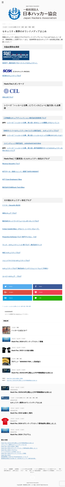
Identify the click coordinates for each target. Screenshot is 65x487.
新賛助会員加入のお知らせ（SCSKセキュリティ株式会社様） (18, 458)
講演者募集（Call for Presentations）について (14, 456)
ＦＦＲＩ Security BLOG (11, 205)
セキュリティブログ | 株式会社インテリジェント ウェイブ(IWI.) (25, 268)
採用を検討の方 (7, 470)
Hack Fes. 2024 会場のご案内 (15, 378)
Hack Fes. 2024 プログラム (20, 434)
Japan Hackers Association (32, 482)
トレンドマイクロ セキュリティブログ (16, 260)
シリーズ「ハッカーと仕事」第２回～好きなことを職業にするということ (33, 123)
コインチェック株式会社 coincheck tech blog (22, 143)
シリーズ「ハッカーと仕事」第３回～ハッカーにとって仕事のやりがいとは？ (35, 135)
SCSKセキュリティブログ (11, 76)
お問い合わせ (15, 470)
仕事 (22, 306)
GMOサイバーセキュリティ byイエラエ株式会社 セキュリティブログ (31, 131)
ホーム (5, 469)
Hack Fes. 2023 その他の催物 (22, 350)
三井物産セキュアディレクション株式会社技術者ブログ (25, 118)
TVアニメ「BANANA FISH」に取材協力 (26, 362)
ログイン (19, 314)
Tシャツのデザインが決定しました (11, 451)
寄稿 (27, 306)
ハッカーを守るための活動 (26, 469)
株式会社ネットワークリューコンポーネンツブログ (20, 221)
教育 (30, 306)
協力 (24, 306)
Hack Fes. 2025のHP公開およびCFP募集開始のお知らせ (32, 373)
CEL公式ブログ (7, 97)
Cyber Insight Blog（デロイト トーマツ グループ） (21, 229)
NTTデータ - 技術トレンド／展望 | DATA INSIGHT (20, 171)
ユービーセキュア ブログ (11, 276)
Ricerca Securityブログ (11, 164)
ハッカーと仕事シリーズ (14, 306)
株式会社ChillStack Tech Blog (13, 187)
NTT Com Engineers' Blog (12, 179)
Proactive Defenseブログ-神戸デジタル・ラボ (19, 237)
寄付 (60, 469)
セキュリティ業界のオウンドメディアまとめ (26, 403)
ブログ (21, 470)
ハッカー (6, 306)
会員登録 (17, 469)
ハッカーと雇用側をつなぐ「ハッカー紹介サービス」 (45, 469)
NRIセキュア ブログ (9, 213)
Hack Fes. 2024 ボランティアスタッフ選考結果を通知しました (33, 423)
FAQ (26, 470)
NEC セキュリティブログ (11, 253)
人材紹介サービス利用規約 (48, 470)
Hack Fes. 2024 (6, 455)
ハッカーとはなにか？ (19, 330)
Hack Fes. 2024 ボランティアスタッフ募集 (27, 341)
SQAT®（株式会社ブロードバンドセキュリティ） (20, 63)
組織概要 (11, 469)
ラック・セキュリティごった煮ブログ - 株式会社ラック (22, 245)
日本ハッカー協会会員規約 (35, 470)
